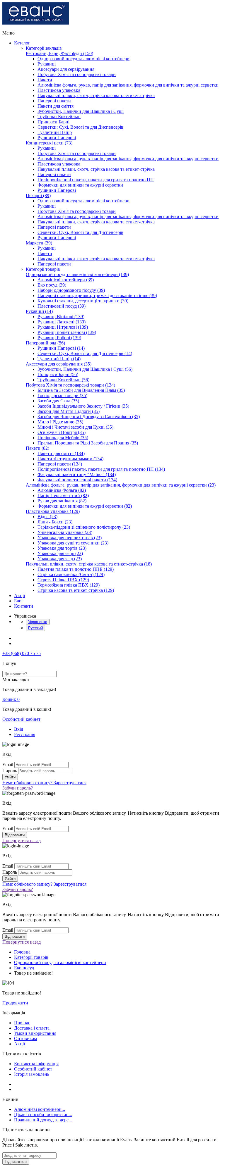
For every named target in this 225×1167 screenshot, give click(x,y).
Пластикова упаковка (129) (53, 511)
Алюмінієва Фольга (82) (62, 490)
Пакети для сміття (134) (61, 453)
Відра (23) (47, 516)
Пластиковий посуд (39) (62, 306)
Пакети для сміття (56, 106)
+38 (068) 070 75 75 (21, 653)
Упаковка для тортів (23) (62, 548)
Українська (37, 622)
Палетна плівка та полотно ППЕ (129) (76, 569)
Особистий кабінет (21, 719)
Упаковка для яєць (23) (60, 553)
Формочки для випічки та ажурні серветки (80, 184)
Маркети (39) (39, 242)
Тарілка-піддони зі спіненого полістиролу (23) (84, 527)
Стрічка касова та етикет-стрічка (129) (76, 590)
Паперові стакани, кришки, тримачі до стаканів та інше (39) (97, 295)
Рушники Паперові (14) (61, 348)
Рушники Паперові (57, 137)
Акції (19, 595)
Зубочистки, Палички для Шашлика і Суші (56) (85, 369)
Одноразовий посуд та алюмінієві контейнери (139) (77, 274)
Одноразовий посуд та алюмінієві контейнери (83, 58)
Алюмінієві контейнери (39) (66, 279)
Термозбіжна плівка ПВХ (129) (69, 584)
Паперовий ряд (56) (45, 342)
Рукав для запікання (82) (62, 500)
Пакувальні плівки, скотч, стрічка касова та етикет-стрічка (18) (89, 563)
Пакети (45, 79)
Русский (35, 628)
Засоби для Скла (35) (58, 400)
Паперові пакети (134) (60, 463)
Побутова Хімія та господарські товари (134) (70, 384)
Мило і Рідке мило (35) (60, 421)
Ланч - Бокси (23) (55, 521)
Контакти (23, 606)
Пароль (9, 770)
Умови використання (35, 1033)
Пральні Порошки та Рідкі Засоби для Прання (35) (88, 442)
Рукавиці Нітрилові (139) (63, 327)
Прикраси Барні (53, 121)
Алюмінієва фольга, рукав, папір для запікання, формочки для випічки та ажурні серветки (128, 84)
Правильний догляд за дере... (43, 1119)
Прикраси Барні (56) (58, 374)
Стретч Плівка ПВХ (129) (63, 579)
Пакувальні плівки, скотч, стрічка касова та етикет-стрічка (96, 95)
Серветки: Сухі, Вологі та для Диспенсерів (80, 127)
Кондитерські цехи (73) (49, 142)
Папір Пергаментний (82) (63, 495)
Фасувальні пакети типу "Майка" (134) (77, 474)
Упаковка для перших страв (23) (70, 537)
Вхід (18, 729)
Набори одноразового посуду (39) (71, 290)
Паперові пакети (54, 100)
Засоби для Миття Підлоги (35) (69, 411)
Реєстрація (24, 734)
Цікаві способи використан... (43, 1114)
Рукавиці (47, 63)
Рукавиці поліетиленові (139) (67, 332)
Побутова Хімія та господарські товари (77, 74)
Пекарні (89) (38, 195)
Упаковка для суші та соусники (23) (73, 542)
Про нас (22, 1022)
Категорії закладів (44, 48)
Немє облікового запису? (44, 782)
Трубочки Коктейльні (59, 116)
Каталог (22, 42)
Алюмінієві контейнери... (39, 1109)
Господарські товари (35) (62, 395)
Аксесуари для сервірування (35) (58, 363)
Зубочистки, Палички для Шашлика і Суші (81, 111)
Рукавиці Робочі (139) (59, 337)
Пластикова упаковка (59, 90)
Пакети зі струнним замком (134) (70, 458)
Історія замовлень (31, 1074)
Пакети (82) (37, 448)
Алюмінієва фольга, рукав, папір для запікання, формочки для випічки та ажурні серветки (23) (121, 484)
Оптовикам (25, 1038)
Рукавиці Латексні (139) (62, 321)
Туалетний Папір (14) (59, 358)
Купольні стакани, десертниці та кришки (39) (83, 300)
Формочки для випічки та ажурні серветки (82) (85, 506)
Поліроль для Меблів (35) (63, 437)
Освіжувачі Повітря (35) (62, 432)
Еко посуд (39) (52, 284)
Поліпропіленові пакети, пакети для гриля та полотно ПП (96, 179)
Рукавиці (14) (39, 311)
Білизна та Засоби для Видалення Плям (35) (81, 390)
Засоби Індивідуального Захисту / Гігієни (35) (83, 406)
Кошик (11, 699)
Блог (18, 600)
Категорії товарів (43, 269)
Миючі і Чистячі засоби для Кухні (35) (75, 427)
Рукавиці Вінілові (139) (61, 316)
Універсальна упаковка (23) (65, 532)
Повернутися (21, 840)
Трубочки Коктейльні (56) (63, 379)
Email (7, 764)
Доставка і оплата (32, 1027)
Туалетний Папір (55, 132)
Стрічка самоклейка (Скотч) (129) (71, 574)
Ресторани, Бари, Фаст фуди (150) (59, 53)
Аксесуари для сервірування (66, 69)
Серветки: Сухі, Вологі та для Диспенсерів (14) (85, 353)
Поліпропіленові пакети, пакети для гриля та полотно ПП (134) (101, 469)
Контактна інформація (36, 1063)
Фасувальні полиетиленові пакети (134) (77, 479)
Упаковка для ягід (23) (60, 558)
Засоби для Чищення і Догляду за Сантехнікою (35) (89, 416)
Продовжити (15, 1002)
